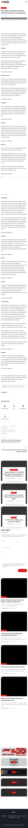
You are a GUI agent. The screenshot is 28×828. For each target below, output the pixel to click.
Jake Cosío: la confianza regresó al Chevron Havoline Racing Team (11, 441)
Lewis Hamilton (12, 426)
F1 (1, 426)
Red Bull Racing (4, 431)
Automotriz (12, 817)
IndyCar (10, 816)
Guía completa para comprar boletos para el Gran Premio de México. (14, 497)
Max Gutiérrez (4, 428)
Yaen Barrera (11, 501)
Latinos (19, 816)
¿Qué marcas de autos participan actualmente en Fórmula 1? (11, 634)
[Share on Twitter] (6, 396)
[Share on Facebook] (2, 396)
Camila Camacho (11, 478)
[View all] (14, 752)
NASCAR (14, 816)
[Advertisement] (14, 727)
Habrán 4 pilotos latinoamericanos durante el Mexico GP (12, 699)
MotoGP (24, 816)
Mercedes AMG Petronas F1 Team (8, 429)
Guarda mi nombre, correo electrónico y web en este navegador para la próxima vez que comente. (14, 565)
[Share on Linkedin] (14, 396)
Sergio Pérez (12, 431)
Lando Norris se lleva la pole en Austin (13, 667)
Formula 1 (4, 8)
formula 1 (5, 426)
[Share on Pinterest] (10, 396)
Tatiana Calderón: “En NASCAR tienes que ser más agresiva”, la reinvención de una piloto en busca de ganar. (14, 474)
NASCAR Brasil (13, 469)
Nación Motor (5, 673)
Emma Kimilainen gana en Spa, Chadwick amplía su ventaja (14, 450)
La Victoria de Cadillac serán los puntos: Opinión (14, 521)
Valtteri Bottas (4, 433)
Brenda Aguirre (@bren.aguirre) (16, 386)
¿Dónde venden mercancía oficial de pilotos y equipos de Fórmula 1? (12, 601)
